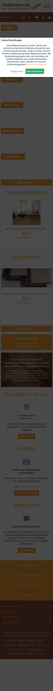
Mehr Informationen (36, 64)
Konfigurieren (16, 71)
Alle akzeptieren (35, 71)
